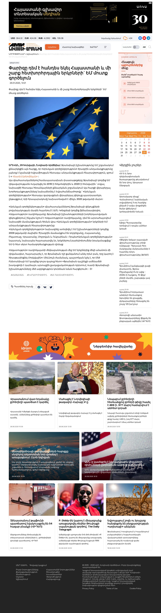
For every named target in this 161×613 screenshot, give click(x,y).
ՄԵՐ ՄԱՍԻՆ (22, 565)
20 (135, 149)
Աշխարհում (14, 63)
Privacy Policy (88, 588)
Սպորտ (20, 577)
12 (131, 146)
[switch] (136, 47)
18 (126, 149)
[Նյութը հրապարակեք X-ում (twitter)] (51, 286)
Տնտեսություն (23, 574)
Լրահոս (52, 47)
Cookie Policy (135, 588)
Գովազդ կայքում (38, 565)
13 (135, 146)
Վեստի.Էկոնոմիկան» (25, 176)
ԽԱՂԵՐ (94, 47)
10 (122, 146)
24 (121, 152)
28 (140, 152)
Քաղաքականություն (26, 572)
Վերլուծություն (53, 577)
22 (144, 149)
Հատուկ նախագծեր (73, 47)
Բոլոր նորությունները (27, 569)
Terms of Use (111, 588)
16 (149, 146)
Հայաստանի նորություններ (60, 569)
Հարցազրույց (53, 579)
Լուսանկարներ (54, 574)
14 (140, 146)
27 (135, 152)
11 (126, 146)
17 (122, 149)
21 (140, 149)
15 (144, 146)
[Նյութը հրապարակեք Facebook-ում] (39, 286)
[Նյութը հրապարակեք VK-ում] (44, 286)
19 (131, 149)
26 (131, 152)
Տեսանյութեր (53, 572)
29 (144, 152)
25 (126, 152)
